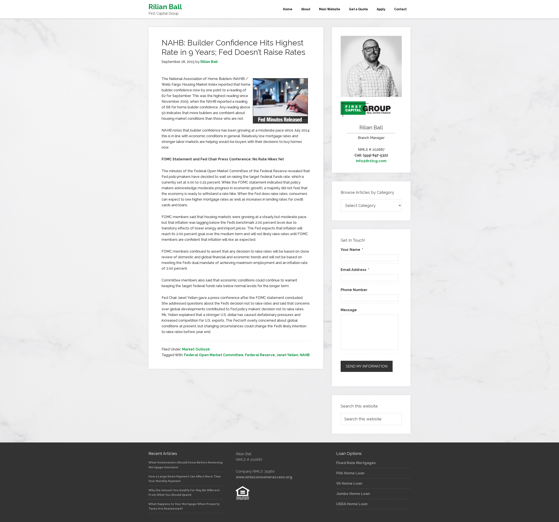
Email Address (355, 270)
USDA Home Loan (351, 504)
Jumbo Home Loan (353, 494)
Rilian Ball (165, 7)
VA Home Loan (349, 483)
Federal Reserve (260, 355)
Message (349, 310)
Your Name (352, 250)
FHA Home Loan (350, 473)
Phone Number (354, 290)
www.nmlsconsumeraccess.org (264, 477)
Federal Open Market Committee (213, 355)
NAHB (305, 355)
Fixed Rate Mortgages (356, 463)
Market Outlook (196, 349)
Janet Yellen (287, 355)
